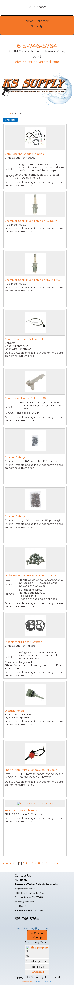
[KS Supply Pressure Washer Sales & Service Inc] (37, 89)
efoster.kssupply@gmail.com (37, 62)
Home (8, 113)
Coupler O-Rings (15, 457)
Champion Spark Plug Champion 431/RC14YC (32, 220)
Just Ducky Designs (42, 981)
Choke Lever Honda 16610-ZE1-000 (26, 398)
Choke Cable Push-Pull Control (24, 338)
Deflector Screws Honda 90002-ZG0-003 (30, 575)
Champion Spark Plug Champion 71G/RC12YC (32, 279)
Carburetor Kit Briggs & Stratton (24, 153)
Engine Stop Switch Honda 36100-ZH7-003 (31, 769)
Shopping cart (39, 947)
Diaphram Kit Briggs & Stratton (23, 641)
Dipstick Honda (14, 710)
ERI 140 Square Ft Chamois (21, 810)
